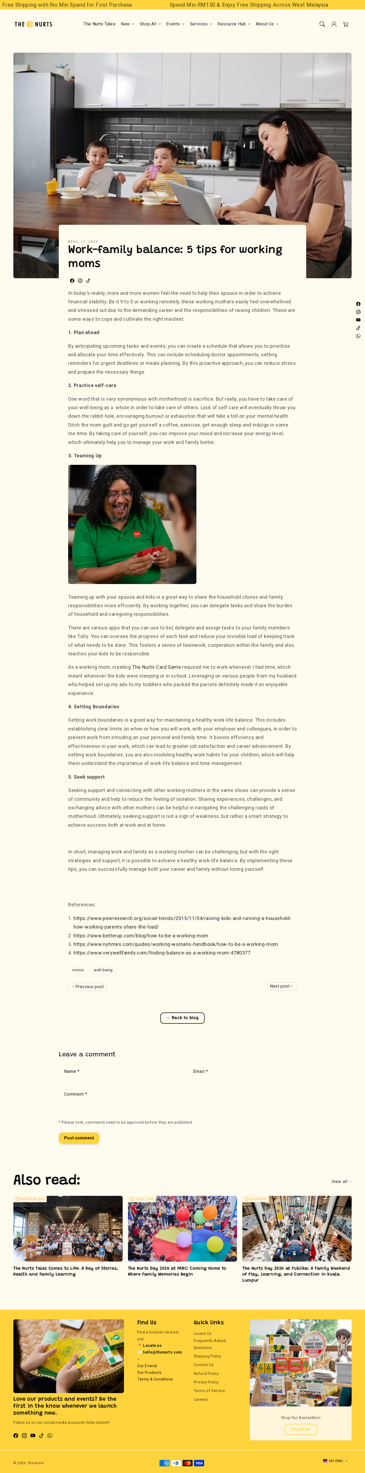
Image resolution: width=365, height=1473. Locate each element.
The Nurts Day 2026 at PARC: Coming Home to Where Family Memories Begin (177, 1271)
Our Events (147, 1366)
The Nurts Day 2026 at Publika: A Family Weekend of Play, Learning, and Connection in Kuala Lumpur (296, 1274)
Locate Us (203, 1333)
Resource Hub (232, 23)
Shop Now (300, 1429)
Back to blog (185, 1017)
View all (340, 1181)
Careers (201, 1399)
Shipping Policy (208, 1356)
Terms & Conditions (155, 1379)
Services (199, 23)
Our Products (149, 1372)
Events (173, 23)
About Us (265, 23)
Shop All (148, 23)
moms (78, 970)
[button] (322, 24)
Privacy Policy (206, 1382)
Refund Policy (206, 1373)
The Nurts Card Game (156, 667)
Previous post (89, 986)
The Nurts (36, 1463)
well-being (103, 970)
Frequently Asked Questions (210, 1344)
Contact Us (204, 1365)
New (125, 23)
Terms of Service (209, 1391)
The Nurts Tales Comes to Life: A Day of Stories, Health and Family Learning (65, 1271)
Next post (280, 986)
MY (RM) (336, 1461)
